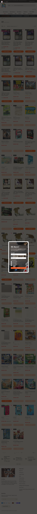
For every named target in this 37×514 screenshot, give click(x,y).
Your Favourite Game (14, 256)
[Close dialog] (27, 242)
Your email (12, 252)
